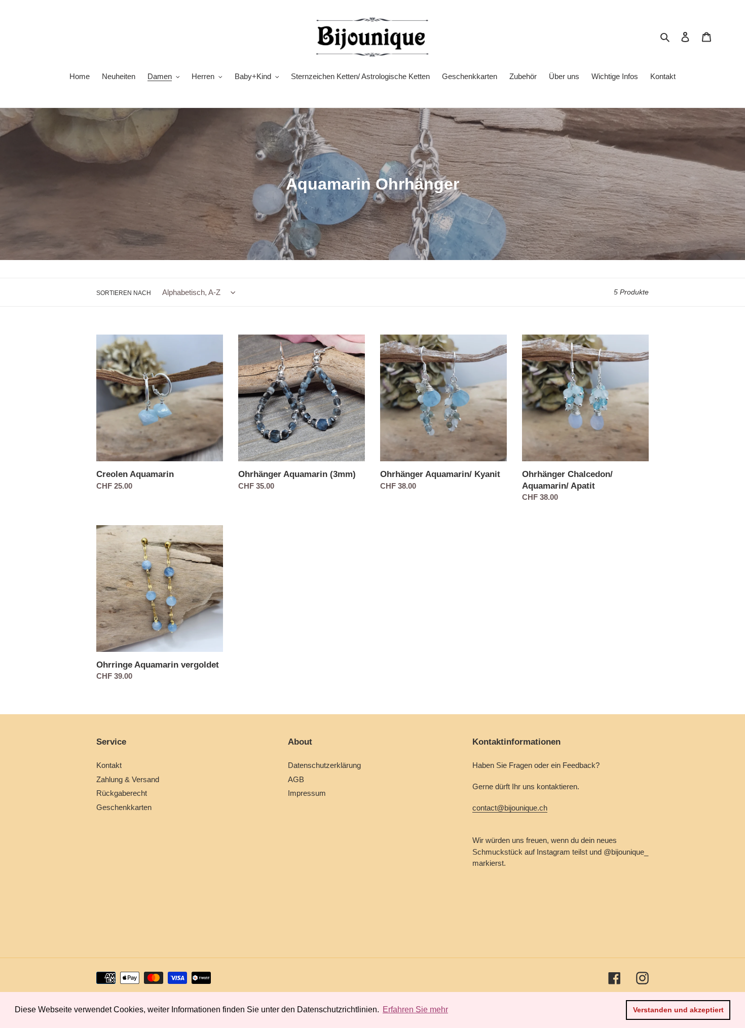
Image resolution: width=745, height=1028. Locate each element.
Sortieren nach (123, 293)
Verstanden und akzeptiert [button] (678, 1010)
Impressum (307, 793)
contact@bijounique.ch (509, 807)
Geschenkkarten (124, 807)
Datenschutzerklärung (324, 765)
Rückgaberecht (121, 793)
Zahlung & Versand (127, 779)
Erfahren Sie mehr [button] (415, 1009)
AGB (296, 779)
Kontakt (109, 765)
